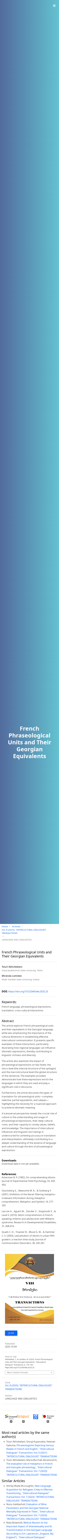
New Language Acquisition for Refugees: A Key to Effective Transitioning (29, 1489)
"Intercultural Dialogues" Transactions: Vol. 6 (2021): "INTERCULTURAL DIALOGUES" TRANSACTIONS (31, 1452)
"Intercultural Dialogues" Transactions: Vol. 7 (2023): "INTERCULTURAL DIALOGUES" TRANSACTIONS (31, 1471)
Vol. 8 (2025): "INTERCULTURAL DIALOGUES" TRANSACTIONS (24, 931)
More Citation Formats (17, 1372)
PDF (12, 1333)
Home (5, 926)
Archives (16, 926)
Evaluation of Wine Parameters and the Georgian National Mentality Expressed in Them (27, 1508)
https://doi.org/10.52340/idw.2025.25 (28, 991)
